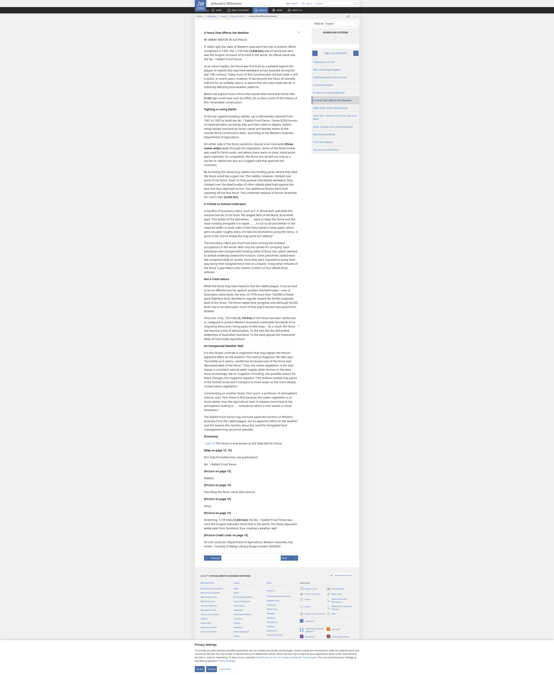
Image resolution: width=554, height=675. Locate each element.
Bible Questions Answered (212, 588)
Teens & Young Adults (210, 614)
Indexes (237, 623)
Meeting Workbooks (242, 614)
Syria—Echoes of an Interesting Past (333, 126)
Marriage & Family (208, 610)
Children (204, 618)
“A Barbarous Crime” (324, 62)
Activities (270, 626)
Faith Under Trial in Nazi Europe (330, 108)
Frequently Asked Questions (279, 596)
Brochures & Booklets (243, 597)
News (269, 583)
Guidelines (238, 627)
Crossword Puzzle (323, 85)
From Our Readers (323, 142)
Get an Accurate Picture (326, 149)
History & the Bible (209, 631)
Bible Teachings (207, 583)
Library (199, 16)
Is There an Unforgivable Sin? (329, 92)
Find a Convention (310, 594)
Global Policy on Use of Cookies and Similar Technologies (286, 657)
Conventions (272, 622)
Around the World (274, 635)
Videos (236, 636)
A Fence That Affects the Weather (332, 100)
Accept (199, 669)
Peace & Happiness (209, 605)
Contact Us (271, 605)
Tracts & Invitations (242, 601)
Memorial (271, 618)
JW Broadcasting (241, 631)
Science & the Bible (209, 627)
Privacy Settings (226, 660)
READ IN (319, 23)
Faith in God (206, 623)
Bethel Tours (272, 609)
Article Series (239, 605)
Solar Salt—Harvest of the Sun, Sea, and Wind (334, 117)
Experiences (272, 630)
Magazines (211, 16)
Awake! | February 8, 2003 (232, 16)
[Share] (348, 16)
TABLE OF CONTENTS (335, 53)
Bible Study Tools (208, 601)
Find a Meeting (335, 589)
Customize (225, 669)
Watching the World (324, 134)
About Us (271, 590)
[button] (237, 10)
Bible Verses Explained (210, 592)
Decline (211, 669)
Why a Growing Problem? (327, 69)
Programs (238, 618)
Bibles (236, 588)
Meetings (271, 613)
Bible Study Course (209, 597)
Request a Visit (273, 600)
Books (236, 592)
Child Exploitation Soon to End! (330, 77)
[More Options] (355, 16)
